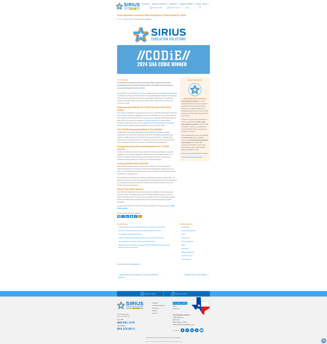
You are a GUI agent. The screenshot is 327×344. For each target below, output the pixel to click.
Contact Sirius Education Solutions (191, 157)
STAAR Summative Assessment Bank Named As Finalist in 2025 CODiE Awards (141, 238)
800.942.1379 (126, 322)
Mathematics (185, 248)
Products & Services (159, 4)
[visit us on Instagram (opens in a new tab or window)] (187, 330)
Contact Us (176, 308)
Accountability (185, 227)
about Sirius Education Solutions (198, 153)
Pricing (198, 4)
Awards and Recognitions (188, 230)
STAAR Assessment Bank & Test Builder (150, 132)
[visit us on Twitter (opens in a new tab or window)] (197, 330)
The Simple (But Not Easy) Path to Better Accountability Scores (136, 241)
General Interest (186, 259)
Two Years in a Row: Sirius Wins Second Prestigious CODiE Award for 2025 (139, 230)
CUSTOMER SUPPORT (180, 303)
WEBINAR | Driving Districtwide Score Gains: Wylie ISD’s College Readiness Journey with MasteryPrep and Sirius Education (144, 246)
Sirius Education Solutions (156, 337)
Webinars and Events (187, 241)
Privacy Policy (177, 337)
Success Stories (185, 238)
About (205, 4)
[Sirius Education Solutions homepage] (128, 6)
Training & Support (187, 4)
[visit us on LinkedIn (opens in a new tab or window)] (192, 330)
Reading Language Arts (187, 252)
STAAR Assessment (187, 255)
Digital (183, 245)
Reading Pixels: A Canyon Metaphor (196, 274)
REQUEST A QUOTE (175, 7)
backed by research (151, 120)
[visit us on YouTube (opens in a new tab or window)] (201, 330)
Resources (173, 4)
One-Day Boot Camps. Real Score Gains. (129, 234)
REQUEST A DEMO (157, 7)
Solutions (145, 4)
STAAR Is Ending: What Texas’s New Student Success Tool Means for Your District (141, 227)
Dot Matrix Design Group (176, 341)
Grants (183, 234)
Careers (154, 313)
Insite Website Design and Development (158, 341)
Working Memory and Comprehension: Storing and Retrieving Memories (138, 276)
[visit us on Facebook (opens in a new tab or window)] (182, 330)
